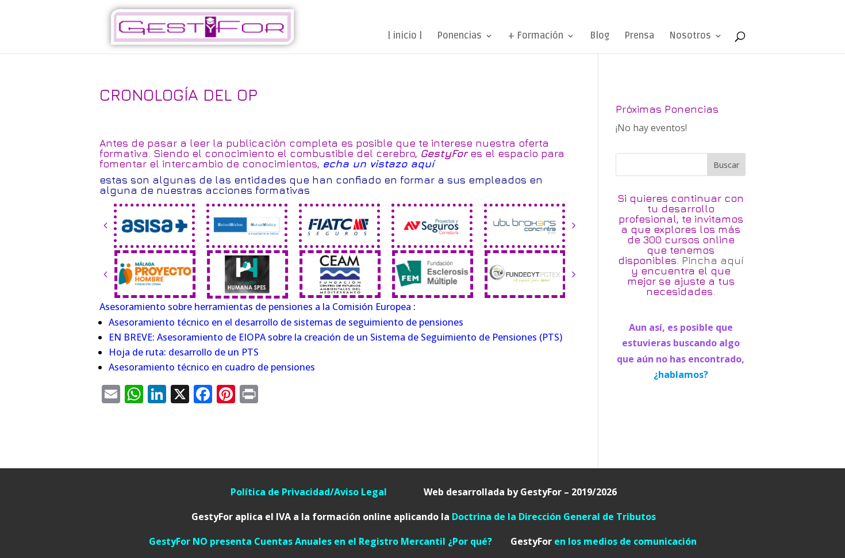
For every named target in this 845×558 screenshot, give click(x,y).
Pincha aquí (713, 260)
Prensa (639, 36)
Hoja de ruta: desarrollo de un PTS (184, 352)
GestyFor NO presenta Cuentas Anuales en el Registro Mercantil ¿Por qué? (329, 541)
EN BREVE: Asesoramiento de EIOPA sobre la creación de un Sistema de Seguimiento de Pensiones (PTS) (335, 337)
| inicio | (404, 36)
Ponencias (459, 36)
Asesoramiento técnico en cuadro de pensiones (212, 367)
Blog (599, 36)
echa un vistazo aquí (378, 164)
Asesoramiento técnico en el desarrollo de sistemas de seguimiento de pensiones (286, 322)
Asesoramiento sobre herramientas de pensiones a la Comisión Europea (255, 306)
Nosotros (690, 36)
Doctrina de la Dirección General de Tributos (554, 516)
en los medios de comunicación (603, 541)
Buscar (726, 164)
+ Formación (535, 36)
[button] (105, 225)
